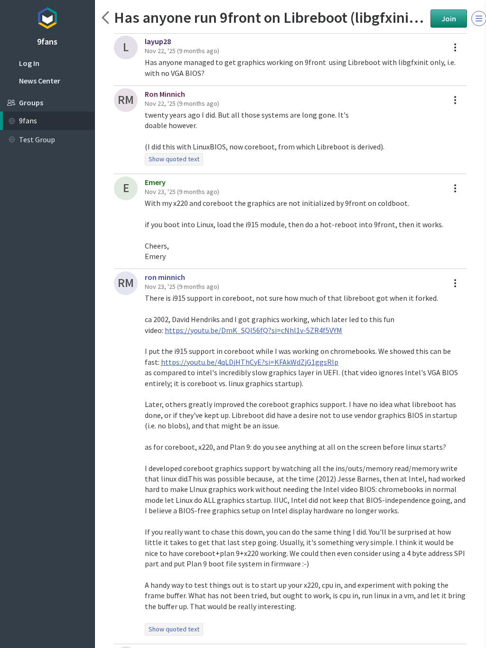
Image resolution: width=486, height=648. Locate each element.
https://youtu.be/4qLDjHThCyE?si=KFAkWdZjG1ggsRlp (249, 362)
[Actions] (455, 47)
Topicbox (47, 16)
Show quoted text (174, 159)
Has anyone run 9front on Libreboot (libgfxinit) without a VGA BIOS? (270, 17)
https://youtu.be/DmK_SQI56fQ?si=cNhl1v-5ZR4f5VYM (253, 330)
